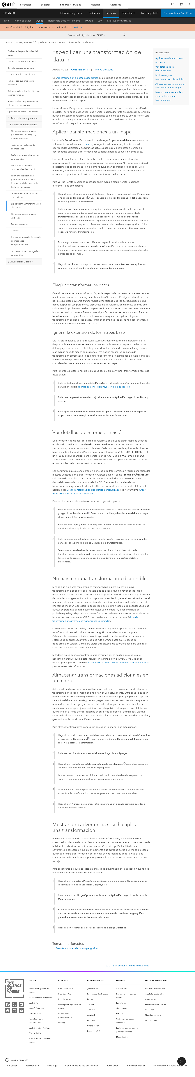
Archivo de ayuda (103, 69)
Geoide (15, 230)
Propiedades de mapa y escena (50, 42)
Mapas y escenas (24, 42)
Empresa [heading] (120, 980)
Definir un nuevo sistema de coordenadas (25, 157)
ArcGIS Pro (10, 12)
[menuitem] (41, 990)
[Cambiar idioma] (181, 4)
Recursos (111, 13)
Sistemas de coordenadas (81, 42)
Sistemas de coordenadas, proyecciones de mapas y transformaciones (24, 135)
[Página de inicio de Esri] (8, 4)
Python (89, 20)
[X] (14, 1004)
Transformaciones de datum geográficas (24, 195)
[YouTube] (21, 1010)
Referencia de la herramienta (64, 20)
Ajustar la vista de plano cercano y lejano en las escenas (23, 103)
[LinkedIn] (21, 1004)
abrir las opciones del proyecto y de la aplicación (104, 386)
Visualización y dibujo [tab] (21, 261)
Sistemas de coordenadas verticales (23, 216)
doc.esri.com (76, 27)
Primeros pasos (22, 20)
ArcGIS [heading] (32, 980)
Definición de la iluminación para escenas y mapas (23, 93)
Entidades (94, 13)
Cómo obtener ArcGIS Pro (178, 13)
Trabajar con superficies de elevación (20, 83)
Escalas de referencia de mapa (22, 74)
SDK (100, 20)
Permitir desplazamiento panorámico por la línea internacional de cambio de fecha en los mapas (24, 181)
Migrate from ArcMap (119, 20)
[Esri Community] (7, 1010)
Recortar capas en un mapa (20, 68)
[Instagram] (14, 1010)
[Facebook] (7, 1004)
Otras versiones (79, 69)
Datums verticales (19, 224)
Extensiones (128, 13)
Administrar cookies (135, 1065)
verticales (86, 144)
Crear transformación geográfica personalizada (93, 489)
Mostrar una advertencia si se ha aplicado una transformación (169, 96)
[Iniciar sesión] (190, 4)
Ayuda (39, 20)
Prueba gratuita (149, 13)
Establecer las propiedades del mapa (22, 53)
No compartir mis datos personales (170, 1065)
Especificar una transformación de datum (26, 206)
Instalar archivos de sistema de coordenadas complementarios (26, 241)
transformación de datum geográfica (77, 77)
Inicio (7, 20)
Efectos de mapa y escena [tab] (23, 118)
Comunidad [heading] (64, 980)
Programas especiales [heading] (156, 980)
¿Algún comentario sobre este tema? (130, 965)
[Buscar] (172, 4)
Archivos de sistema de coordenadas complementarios (118, 662)
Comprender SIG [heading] (95, 980)
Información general (71, 13)
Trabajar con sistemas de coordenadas (23, 147)
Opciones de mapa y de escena (22, 111)
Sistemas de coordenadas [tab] (23, 124)
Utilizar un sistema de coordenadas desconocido (24, 167)
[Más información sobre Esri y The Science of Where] (14, 989)
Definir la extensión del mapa (21, 61)
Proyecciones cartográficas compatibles (25, 253)
